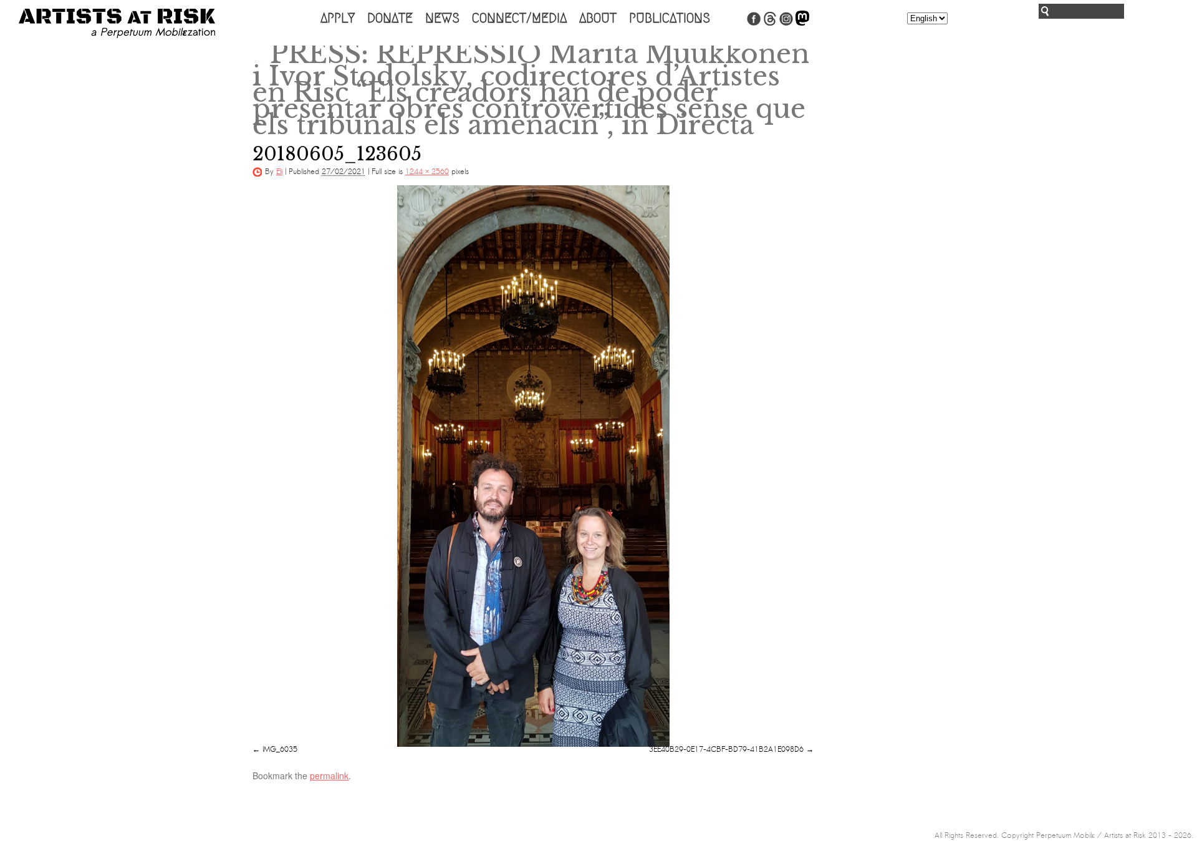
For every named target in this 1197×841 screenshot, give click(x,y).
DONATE (390, 18)
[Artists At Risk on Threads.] (770, 23)
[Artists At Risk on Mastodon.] (802, 23)
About (598, 18)
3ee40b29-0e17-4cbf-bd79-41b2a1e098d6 (726, 749)
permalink (329, 775)
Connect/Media (519, 18)
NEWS (442, 18)
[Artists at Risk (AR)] (117, 23)
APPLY (337, 18)
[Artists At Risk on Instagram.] (786, 23)
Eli (279, 171)
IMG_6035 (279, 749)
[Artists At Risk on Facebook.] (754, 23)
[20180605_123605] (533, 465)
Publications (669, 18)
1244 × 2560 (427, 171)
